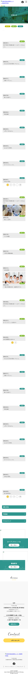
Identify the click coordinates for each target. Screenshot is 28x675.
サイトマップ (20, 666)
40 (20, 496)
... (17, 184)
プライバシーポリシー (10, 666)
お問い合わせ (14, 640)
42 (20, 184)
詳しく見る (13, 545)
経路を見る (13, 624)
